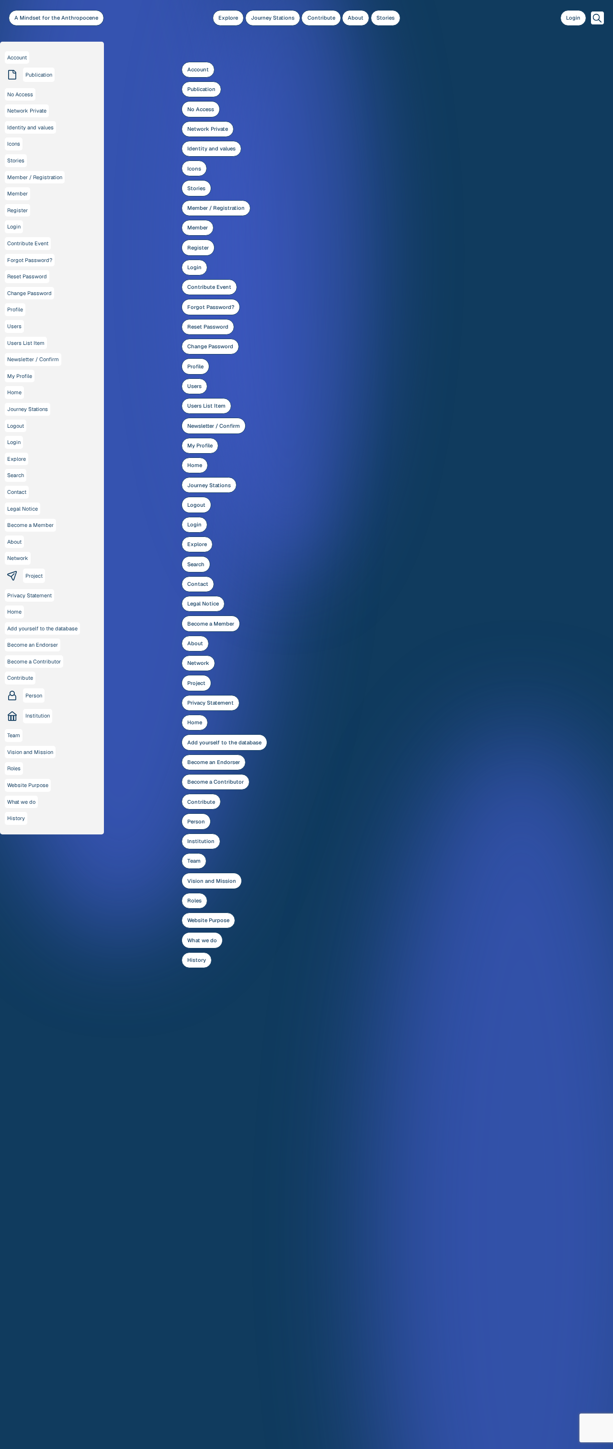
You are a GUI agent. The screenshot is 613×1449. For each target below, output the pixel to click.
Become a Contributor (215, 781)
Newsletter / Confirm (213, 425)
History (196, 960)
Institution (201, 841)
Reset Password (207, 326)
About (355, 17)
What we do (202, 940)
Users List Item (206, 405)
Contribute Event (209, 287)
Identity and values (211, 148)
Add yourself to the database (224, 742)
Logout (196, 505)
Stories (385, 17)
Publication (201, 89)
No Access (200, 109)
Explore (228, 17)
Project (196, 683)
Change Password (210, 346)
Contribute (321, 17)
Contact (197, 584)
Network (198, 663)
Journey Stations (273, 17)
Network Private (207, 129)
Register (198, 247)
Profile (195, 366)
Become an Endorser (213, 762)
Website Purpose (208, 920)
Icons (194, 168)
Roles (194, 900)
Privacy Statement (210, 702)
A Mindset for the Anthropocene (56, 17)
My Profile (200, 445)
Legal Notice (203, 603)
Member (197, 227)
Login (573, 17)
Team (194, 860)
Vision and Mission (211, 881)
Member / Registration (216, 208)
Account (198, 69)
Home (194, 465)
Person (196, 821)
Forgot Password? (210, 307)
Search (195, 564)
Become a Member (210, 623)
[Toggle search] (597, 18)
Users (194, 386)
